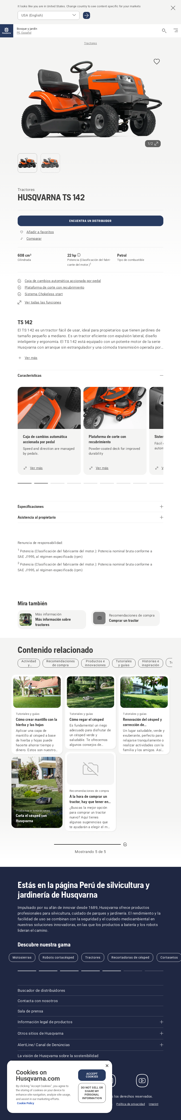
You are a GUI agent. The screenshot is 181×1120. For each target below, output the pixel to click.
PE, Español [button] (24, 32)
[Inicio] (6, 30)
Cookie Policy (25, 1103)
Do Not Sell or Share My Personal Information (92, 1093)
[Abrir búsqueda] (164, 31)
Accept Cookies (92, 1075)
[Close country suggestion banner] (173, 7)
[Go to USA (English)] (86, 15)
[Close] (107, 1065)
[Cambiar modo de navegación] (175, 31)
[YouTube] (142, 1080)
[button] (157, 62)
